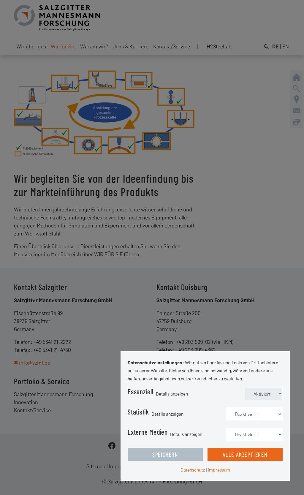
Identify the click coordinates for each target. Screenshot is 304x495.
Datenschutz (192, 469)
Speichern (165, 454)
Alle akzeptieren (245, 454)
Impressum (219, 469)
